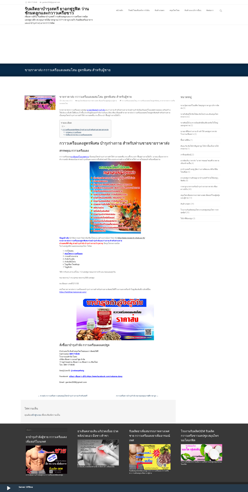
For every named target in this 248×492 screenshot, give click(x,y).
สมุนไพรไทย (174, 10)
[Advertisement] (124, 44)
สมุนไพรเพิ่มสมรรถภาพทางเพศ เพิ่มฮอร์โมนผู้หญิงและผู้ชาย (97, 101)
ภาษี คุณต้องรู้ (186, 155)
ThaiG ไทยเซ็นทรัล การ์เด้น (139, 10)
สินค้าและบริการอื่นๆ (193, 10)
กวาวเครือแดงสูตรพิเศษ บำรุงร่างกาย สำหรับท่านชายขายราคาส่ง (86, 130)
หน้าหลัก (119, 10)
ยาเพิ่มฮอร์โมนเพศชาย (80, 157)
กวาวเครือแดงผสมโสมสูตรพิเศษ (148, 101)
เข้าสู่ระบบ (36, 415)
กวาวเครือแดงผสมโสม (129, 101)
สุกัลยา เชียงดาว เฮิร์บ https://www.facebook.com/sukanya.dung (95, 376)
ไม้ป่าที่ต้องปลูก (186, 218)
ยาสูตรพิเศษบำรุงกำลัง (96, 110)
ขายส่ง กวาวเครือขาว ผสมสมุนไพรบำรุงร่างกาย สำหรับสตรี (62, 396)
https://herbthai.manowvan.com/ (73, 292)
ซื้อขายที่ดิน (185, 140)
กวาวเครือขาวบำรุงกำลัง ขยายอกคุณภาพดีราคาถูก (137, 396)
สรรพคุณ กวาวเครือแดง (73, 132)
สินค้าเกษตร (159, 10)
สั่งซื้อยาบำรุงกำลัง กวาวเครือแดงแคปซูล (79, 135)
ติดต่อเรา (210, 10)
